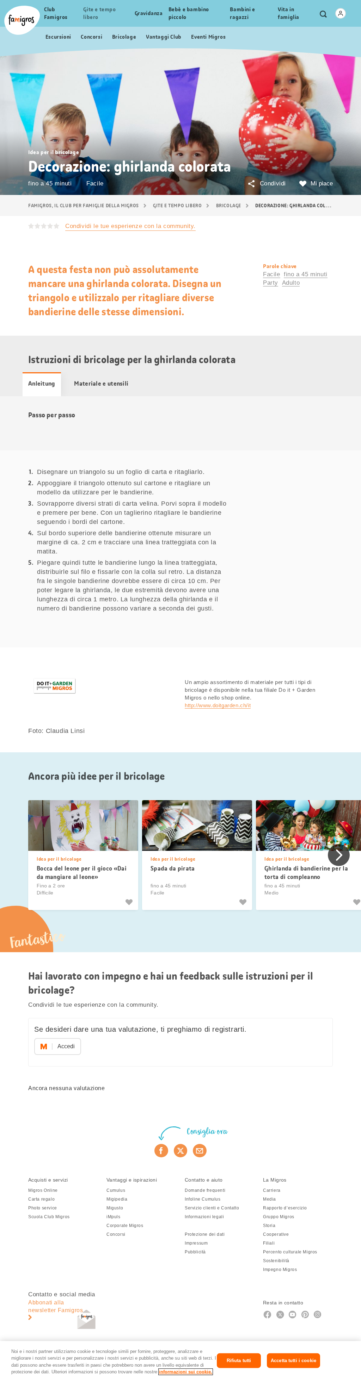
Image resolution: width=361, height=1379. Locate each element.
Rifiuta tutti (239, 1360)
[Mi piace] (130, 902)
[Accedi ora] (340, 13)
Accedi (66, 1046)
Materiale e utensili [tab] (101, 383)
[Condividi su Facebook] (161, 1150)
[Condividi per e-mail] (200, 1150)
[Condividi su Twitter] (181, 1150)
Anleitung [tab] (41, 383)
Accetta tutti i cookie (293, 1360)
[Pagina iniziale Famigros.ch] (22, 20)
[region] (180, 1360)
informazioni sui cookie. (185, 1371)
